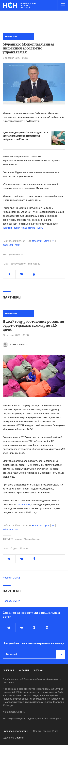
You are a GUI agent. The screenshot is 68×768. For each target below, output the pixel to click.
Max (17, 244)
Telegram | (9, 244)
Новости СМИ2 (11, 577)
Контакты (23, 670)
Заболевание (18, 263)
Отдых (14, 548)
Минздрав (34, 263)
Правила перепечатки (15, 731)
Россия (24, 548)
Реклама (38, 670)
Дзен (47, 240)
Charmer (19, 737)
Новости (37, 240)
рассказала (23, 504)
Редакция (8, 670)
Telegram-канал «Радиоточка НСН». (23, 227)
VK (52, 240)
